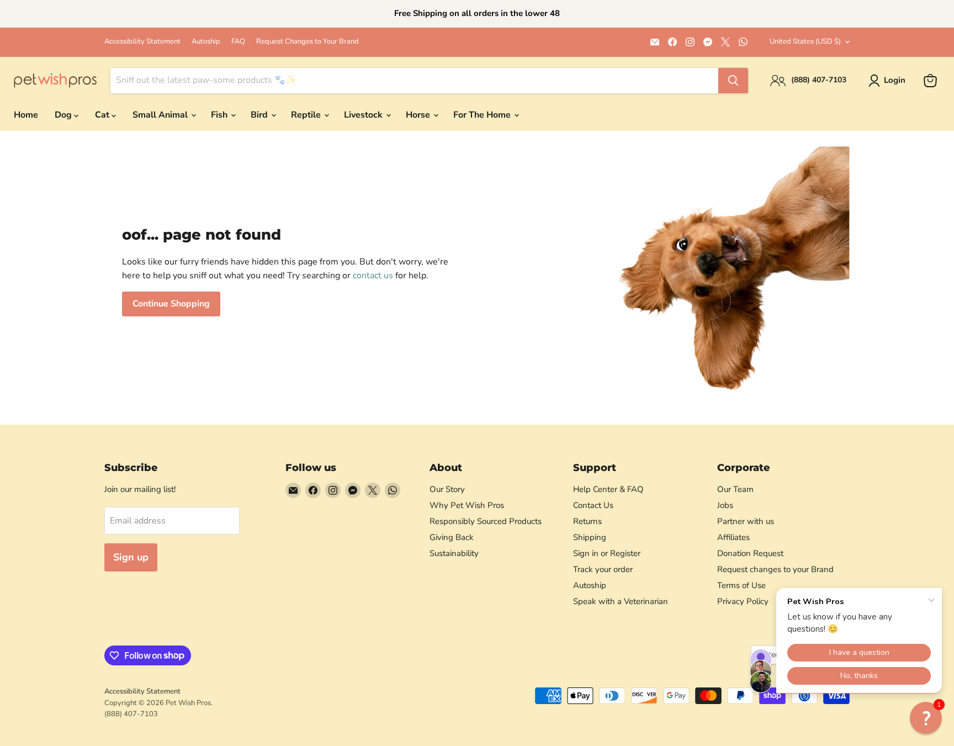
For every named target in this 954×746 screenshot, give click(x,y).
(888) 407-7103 (131, 714)
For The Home (483, 115)
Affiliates (733, 537)
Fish (220, 115)
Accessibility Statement (142, 42)
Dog (64, 115)
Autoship (206, 42)
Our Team (735, 489)
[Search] (733, 80)
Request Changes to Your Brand (307, 42)
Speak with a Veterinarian (620, 601)
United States (805, 41)
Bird (260, 115)
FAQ (238, 42)
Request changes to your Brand (775, 569)
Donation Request (750, 553)
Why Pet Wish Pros (467, 505)
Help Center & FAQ (608, 489)
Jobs (725, 505)
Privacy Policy (742, 601)
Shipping (589, 537)
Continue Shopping (171, 304)
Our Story (447, 489)
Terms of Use (741, 585)
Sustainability (454, 553)
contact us (373, 275)
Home (26, 115)
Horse (419, 115)
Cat (103, 115)
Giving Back (452, 537)
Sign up (131, 557)
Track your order (603, 569)
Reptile (307, 115)
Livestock (364, 115)
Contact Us (593, 505)
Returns (587, 521)
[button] (926, 718)
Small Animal (161, 115)
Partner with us (745, 521)
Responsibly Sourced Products (486, 521)
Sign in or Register (606, 553)
